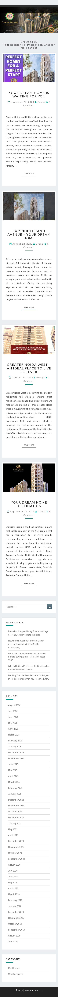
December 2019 (16, 912)
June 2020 (13, 876)
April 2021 (13, 835)
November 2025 (16, 758)
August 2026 (14, 705)
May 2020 (12, 882)
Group (41, 102)
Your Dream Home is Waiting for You (29, 94)
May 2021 (12, 829)
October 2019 (15, 923)
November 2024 (16, 805)
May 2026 (12, 722)
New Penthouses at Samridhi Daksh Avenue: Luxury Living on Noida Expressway (26, 644)
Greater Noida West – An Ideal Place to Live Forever (29, 368)
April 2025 (13, 776)
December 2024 (16, 799)
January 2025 (14, 793)
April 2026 (13, 728)
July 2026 (13, 711)
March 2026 (14, 734)
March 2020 (14, 894)
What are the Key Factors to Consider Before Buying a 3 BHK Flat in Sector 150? (27, 657)
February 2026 (15, 740)
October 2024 (15, 811)
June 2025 (13, 764)
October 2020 (15, 852)
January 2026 (14, 746)
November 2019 (16, 917)
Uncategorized (15, 973)
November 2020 (16, 846)
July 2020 (13, 870)
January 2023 (14, 823)
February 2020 (15, 900)
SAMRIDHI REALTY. (33, 990)
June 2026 (13, 716)
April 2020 (13, 888)
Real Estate (14, 967)
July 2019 (13, 941)
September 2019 (16, 929)
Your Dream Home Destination (29, 504)
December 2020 (16, 840)
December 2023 (16, 817)
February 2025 (15, 787)
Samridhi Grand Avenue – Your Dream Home (29, 234)
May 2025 (12, 770)
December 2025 (16, 752)
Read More (30, 173)
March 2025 (14, 781)
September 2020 (16, 858)
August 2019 (14, 935)
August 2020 (14, 864)
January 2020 (14, 906)
